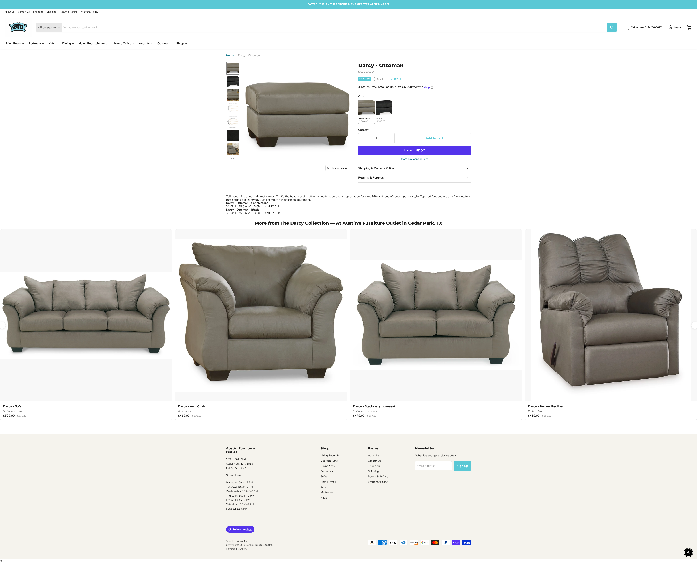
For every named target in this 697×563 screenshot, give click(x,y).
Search (229, 541)
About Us (9, 12)
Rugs (324, 497)
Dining (67, 44)
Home (230, 55)
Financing (38, 12)
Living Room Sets (331, 455)
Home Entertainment (93, 44)
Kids (52, 44)
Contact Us (24, 12)
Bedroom (35, 44)
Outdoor (163, 44)
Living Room (13, 44)
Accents (144, 44)
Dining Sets (328, 466)
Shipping (51, 12)
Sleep (180, 44)
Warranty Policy (89, 12)
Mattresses (327, 492)
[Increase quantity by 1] (390, 138)
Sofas (324, 476)
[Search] (612, 27)
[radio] (366, 112)
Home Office (123, 44)
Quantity (363, 130)
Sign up (462, 466)
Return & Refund (69, 12)
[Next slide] (232, 158)
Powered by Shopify (236, 548)
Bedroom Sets (329, 461)
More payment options (414, 159)
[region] (348, 325)
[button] (675, 27)
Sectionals (327, 471)
